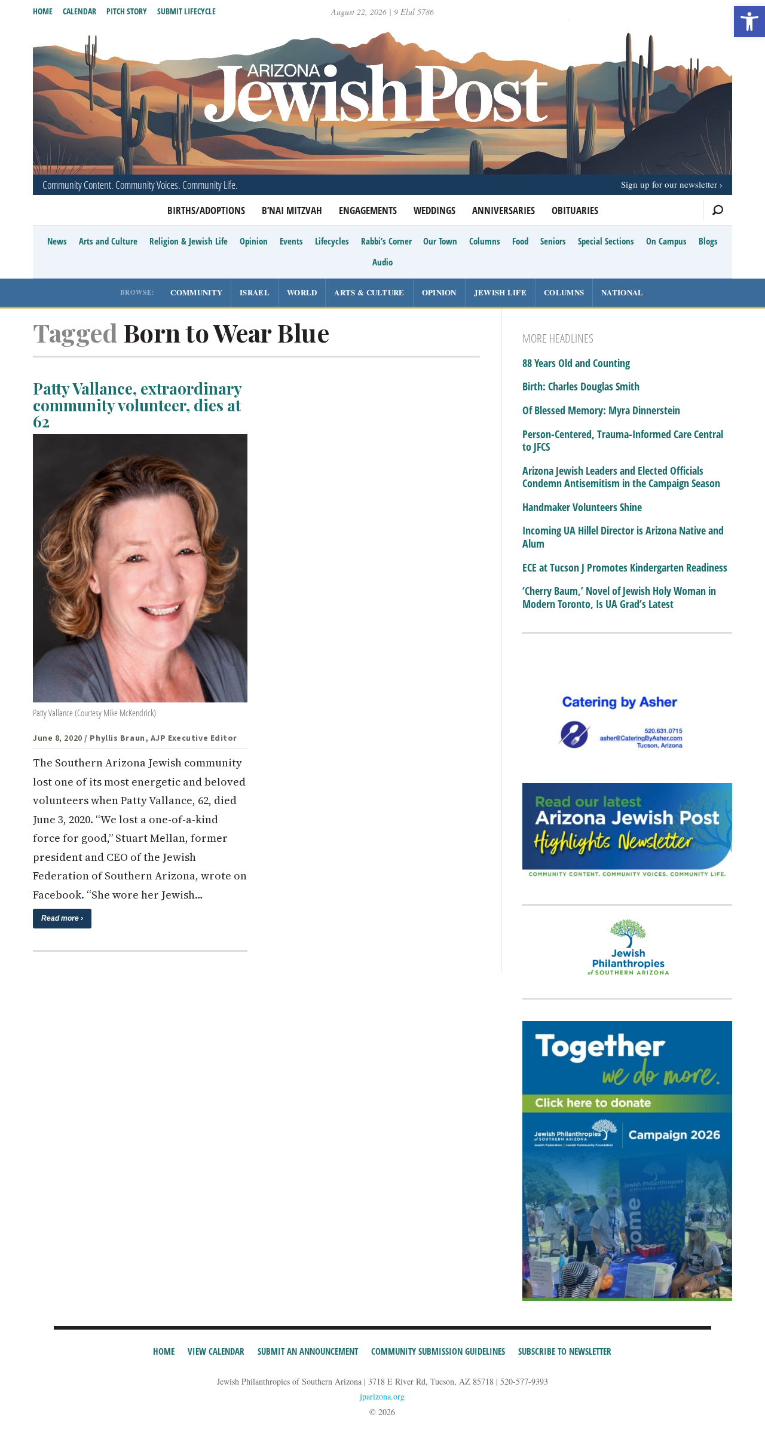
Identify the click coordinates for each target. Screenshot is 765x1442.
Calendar (79, 11)
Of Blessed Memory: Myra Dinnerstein (601, 410)
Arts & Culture (369, 292)
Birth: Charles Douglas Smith (580, 386)
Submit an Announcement (308, 1351)
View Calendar (216, 1351)
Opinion (254, 241)
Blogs (708, 241)
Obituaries (575, 210)
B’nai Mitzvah (292, 210)
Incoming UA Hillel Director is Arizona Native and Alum (623, 537)
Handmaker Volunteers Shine (582, 507)
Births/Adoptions (206, 210)
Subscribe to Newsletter (564, 1351)
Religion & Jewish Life (188, 241)
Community (196, 292)
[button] (749, 21)
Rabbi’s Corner (386, 241)
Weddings (434, 210)
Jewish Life (500, 292)
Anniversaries (503, 210)
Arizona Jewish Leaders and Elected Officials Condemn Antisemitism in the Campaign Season (621, 477)
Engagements (368, 210)
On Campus (666, 241)
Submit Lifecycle (186, 11)
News (57, 241)
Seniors (553, 241)
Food (520, 241)
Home (43, 11)
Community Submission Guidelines (438, 1351)
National (622, 292)
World (302, 292)
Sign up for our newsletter (669, 184)
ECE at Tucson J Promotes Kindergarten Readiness (624, 568)
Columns (484, 241)
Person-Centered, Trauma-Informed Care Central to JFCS (622, 441)
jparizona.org (382, 1396)
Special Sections (606, 241)
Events (291, 241)
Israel (255, 292)
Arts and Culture (108, 241)
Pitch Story (126, 11)
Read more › (62, 918)
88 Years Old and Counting (576, 363)
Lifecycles (332, 241)
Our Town (440, 241)
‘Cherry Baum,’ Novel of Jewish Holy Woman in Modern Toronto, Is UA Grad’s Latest (619, 597)
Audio (382, 262)
